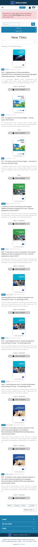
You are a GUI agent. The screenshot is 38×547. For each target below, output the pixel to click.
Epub (11, 294)
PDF (3, 69)
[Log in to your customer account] (33, 7)
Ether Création (21, 544)
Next (24, 505)
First (10, 505)
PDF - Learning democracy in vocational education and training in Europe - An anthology (17, 342)
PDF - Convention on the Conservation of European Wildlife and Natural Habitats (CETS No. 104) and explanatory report (18, 254)
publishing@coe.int (18, 15)
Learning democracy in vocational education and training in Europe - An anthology (17, 298)
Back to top (29, 510)
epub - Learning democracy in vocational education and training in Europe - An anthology (18, 385)
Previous (17, 505)
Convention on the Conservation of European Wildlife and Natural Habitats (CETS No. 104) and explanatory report (17, 208)
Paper (6, 69)
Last (32, 505)
